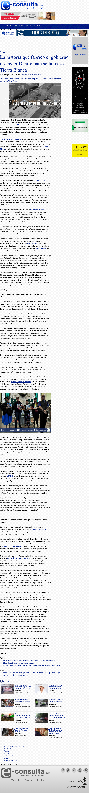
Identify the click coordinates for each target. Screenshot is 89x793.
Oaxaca (28, 780)
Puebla (40, 780)
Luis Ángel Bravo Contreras (19, 675)
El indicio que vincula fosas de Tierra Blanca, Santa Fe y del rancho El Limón (30, 661)
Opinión (28, 26)
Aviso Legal (8, 756)
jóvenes (52, 673)
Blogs (37, 26)
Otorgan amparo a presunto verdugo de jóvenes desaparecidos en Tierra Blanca (31, 665)
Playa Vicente (22, 125)
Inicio (8, 26)
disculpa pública (24, 673)
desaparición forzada (10, 673)
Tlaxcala (15, 780)
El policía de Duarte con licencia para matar (18, 663)
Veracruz (34, 673)
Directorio (7, 748)
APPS (6, 753)
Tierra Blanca (43, 673)
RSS (6, 758)
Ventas (6, 751)
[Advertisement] (18, 42)
